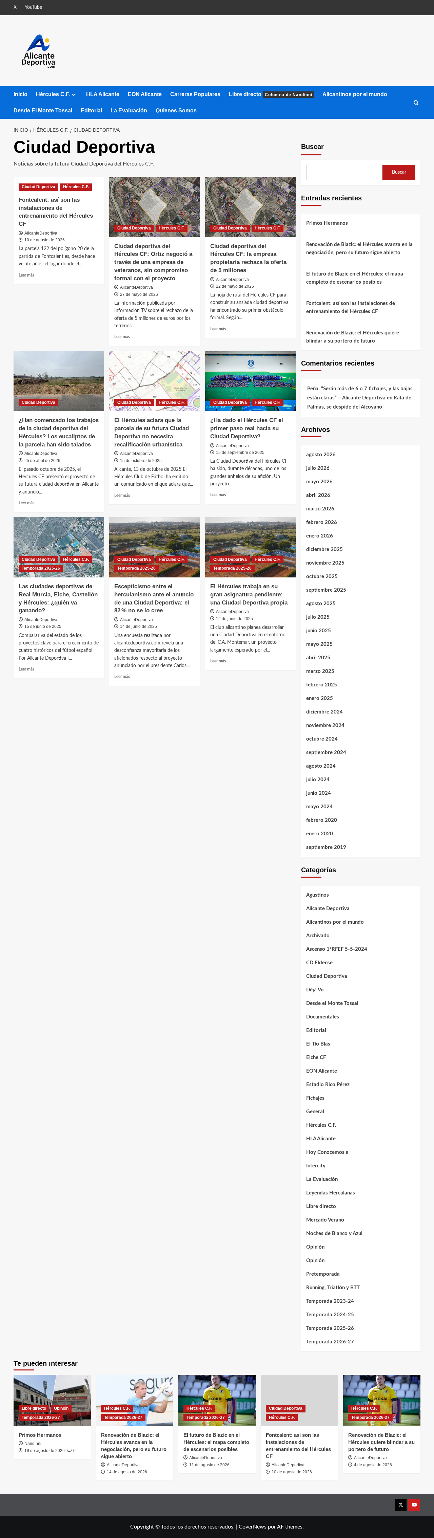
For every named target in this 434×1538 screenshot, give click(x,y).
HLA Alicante (102, 94)
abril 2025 (318, 657)
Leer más (26, 275)
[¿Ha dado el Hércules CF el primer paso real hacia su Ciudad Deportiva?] (250, 381)
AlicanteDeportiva (40, 233)
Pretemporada (323, 1274)
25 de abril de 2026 (42, 460)
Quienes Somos (176, 110)
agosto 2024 (321, 766)
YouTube (33, 7)
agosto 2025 (321, 603)
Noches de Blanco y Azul (334, 1233)
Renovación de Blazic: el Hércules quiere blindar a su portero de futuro (352, 337)
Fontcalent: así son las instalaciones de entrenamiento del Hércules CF (350, 307)
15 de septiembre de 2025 (240, 452)
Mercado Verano (325, 1220)
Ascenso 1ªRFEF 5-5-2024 (336, 949)
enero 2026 (319, 536)
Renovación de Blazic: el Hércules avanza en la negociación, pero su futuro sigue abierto (359, 248)
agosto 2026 (321, 454)
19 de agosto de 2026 (44, 1450)
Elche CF (316, 1057)
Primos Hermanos (327, 223)
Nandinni (32, 1443)
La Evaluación (129, 110)
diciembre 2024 (324, 712)
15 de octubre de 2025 (141, 460)
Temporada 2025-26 (41, 568)
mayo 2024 (319, 806)
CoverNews (253, 1527)
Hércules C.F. (53, 94)
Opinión (315, 1247)
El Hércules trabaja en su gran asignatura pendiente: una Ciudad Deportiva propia (249, 594)
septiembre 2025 (326, 590)
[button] (416, 103)
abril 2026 (318, 495)
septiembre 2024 (326, 752)
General (315, 1111)
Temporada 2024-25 (330, 1314)
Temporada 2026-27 (330, 1341)
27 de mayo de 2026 (139, 294)
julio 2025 (318, 617)
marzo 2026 (320, 508)
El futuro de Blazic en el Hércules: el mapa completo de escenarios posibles (354, 278)
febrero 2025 (321, 684)
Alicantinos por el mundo (354, 94)
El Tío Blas (318, 1044)
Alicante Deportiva (328, 908)
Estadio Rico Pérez (328, 1084)
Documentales (322, 1016)
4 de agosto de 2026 (373, 1465)
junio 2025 (318, 630)
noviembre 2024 (325, 725)
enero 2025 (319, 698)
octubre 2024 (322, 739)
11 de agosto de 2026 (209, 1465)
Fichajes (315, 1098)
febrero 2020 (321, 820)
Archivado (318, 935)
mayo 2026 (319, 481)
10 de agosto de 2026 (44, 240)
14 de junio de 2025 (138, 626)
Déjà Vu (314, 989)
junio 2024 (318, 793)
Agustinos (317, 895)
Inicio (20, 94)
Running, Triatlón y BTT (333, 1287)
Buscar (312, 146)
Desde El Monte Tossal (43, 110)
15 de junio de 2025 (42, 626)
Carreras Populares (195, 94)
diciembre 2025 (324, 549)
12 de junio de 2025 (234, 618)
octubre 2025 (322, 576)
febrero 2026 (321, 522)
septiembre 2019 (326, 847)
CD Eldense (319, 962)
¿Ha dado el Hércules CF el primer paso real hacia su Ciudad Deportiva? (246, 428)
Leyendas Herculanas (330, 1192)
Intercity (316, 1165)
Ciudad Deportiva (38, 186)
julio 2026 (318, 468)
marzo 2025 (320, 671)
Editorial (91, 110)
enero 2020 (319, 833)
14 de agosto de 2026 (127, 1472)
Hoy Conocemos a (327, 1152)
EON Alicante (145, 94)
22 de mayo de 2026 (235, 286)
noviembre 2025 (325, 563)
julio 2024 (318, 779)
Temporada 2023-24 (330, 1301)
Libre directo (270, 94)
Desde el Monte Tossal (332, 1003)
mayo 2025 (319, 644)
